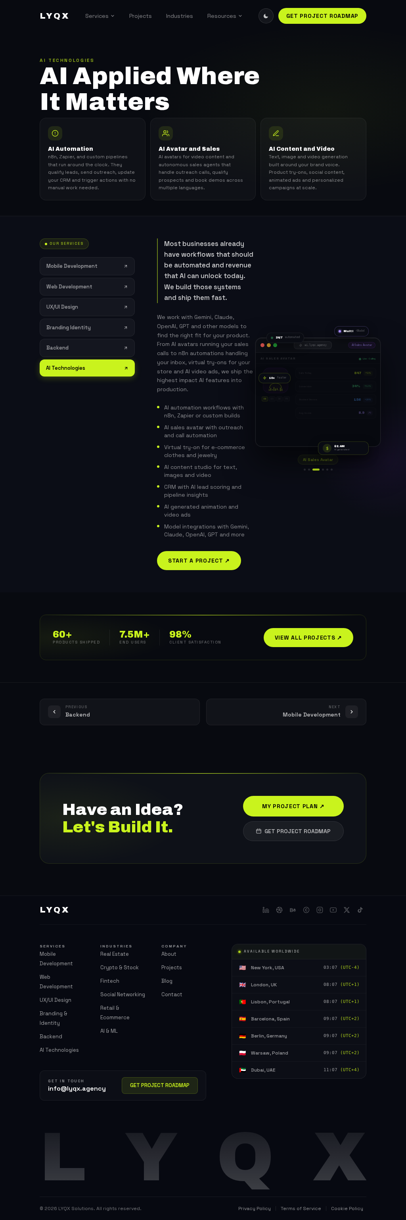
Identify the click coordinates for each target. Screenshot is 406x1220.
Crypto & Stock (119, 967)
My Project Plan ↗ (293, 806)
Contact (171, 994)
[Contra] (306, 910)
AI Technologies (59, 1050)
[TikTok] (360, 910)
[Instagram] (319, 910)
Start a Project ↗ (199, 560)
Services (97, 15)
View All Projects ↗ (308, 637)
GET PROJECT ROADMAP (322, 15)
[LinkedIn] (265, 910)
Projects (140, 15)
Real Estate (114, 954)
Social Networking (122, 994)
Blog (166, 981)
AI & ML (109, 1031)
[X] (346, 910)
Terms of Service (301, 1208)
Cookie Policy (347, 1208)
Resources (221, 15)
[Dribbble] (279, 910)
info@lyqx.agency (77, 1088)
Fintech (109, 981)
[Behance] (292, 910)
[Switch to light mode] (266, 15)
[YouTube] (333, 910)
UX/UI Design (55, 1000)
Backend (51, 1036)
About (168, 954)
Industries (179, 15)
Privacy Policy (254, 1208)
